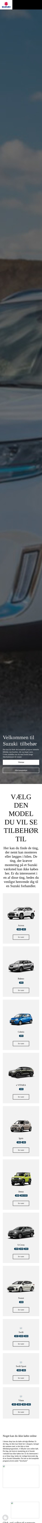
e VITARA (21, 1085)
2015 (21, 982)
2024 (26, 1336)
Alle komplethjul (21, 770)
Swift (21, 1332)
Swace (21, 1298)
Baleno (21, 978)
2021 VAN (24, 1195)
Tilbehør (21, 762)
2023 (24, 929)
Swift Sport (21, 1366)
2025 (21, 1089)
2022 (26, 1249)
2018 (17, 1195)
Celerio (21, 1032)
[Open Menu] (36, 4)
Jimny (21, 1191)
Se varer (21, 937)
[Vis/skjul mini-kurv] (27, 5)
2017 (16, 1336)
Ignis (21, 1138)
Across (21, 925)
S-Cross (21, 1245)
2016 (19, 1142)
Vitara (21, 1400)
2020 (19, 929)
